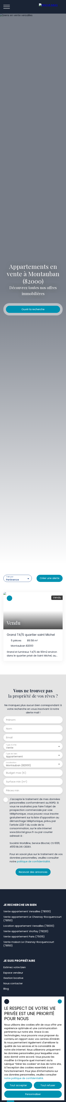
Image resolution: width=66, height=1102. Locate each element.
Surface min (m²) (16, 781)
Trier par (9, 577)
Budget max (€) (16, 772)
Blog (6, 988)
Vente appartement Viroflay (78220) (25, 931)
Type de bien (11, 753)
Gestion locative (13, 978)
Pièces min (12, 790)
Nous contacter (13, 983)
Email (9, 737)
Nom (9, 728)
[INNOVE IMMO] (51, 7)
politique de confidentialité (33, 861)
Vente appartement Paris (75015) (24, 936)
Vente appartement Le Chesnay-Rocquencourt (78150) (32, 918)
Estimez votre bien (14, 967)
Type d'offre (11, 745)
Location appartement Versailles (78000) (28, 926)
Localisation (11, 762)
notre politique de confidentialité (23, 1078)
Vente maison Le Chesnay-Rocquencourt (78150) (28, 943)
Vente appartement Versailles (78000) (27, 911)
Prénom (11, 719)
